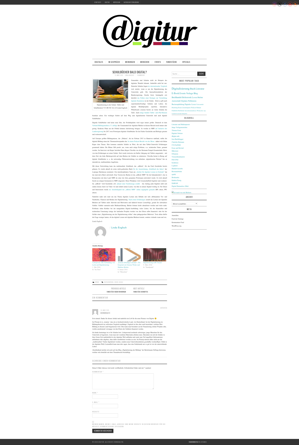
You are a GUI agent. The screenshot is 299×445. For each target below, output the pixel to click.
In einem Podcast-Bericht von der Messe (141, 141)
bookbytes (175, 163)
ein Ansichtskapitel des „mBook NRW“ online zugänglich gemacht (132, 189)
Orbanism (175, 154)
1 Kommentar (141, 75)
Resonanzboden (177, 171)
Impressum (116, 2)
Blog (196, 93)
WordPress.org (176, 226)
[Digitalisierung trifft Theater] (154, 254)
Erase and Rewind (178, 148)
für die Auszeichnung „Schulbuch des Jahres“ (149, 169)
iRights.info (175, 136)
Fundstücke (171, 61)
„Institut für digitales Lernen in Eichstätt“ (150, 172)
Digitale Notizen (177, 133)
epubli (174, 174)
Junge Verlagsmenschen (179, 127)
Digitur (107, 2)
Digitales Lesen (190, 104)
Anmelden (175, 215)
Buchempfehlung (178, 104)
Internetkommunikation (190, 110)
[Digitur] (149, 33)
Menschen (144, 61)
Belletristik (187, 97)
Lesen (194, 97)
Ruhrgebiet (184, 113)
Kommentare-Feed (178, 222)
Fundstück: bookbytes (140, 292)
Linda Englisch (129, 75)
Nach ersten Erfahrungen (137, 199)
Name (95, 393)
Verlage (189, 93)
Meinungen (130, 61)
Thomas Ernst (176, 130)
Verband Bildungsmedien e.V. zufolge (104, 125)
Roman (199, 107)
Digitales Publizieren (188, 101)
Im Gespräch (114, 61)
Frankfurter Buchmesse (178, 110)
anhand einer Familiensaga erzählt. (128, 184)
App (205, 110)
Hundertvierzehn (177, 168)
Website (95, 411)
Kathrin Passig (176, 180)
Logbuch (175, 165)
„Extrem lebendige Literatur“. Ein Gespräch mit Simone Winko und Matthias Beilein (129, 264)
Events (158, 61)
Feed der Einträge (177, 219)
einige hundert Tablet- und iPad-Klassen (153, 112)
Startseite (97, 2)
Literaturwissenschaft (177, 113)
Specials (186, 61)
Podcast (193, 107)
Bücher (200, 97)
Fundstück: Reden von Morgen (116, 292)
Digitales (99, 61)
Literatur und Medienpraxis (181, 124)
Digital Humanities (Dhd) (180, 186)
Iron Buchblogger (177, 139)
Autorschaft (176, 101)
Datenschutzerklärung (131, 2)
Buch (192, 88)
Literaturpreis (186, 107)
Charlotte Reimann (178, 142)
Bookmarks (175, 177)
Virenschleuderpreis (178, 157)
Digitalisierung (108, 282)
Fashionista (193, 442)
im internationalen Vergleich (157, 86)
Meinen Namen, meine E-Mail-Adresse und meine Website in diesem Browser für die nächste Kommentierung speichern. (129, 425)
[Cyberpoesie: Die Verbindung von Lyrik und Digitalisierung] (103, 254)
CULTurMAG (176, 145)
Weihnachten (200, 110)
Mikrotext (175, 151)
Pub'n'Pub (175, 160)
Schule (121, 282)
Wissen (97, 282)
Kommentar (98, 372)
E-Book (116, 282)
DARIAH (175, 183)
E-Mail (95, 402)
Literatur (200, 88)
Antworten (163, 308)
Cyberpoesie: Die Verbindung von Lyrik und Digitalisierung (103, 263)
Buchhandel (177, 97)
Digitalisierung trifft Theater (152, 262)
